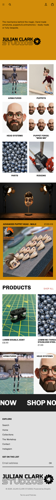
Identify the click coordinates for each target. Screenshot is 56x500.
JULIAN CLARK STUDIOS (22, 489)
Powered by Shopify (42, 489)
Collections (7, 434)
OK (50, 463)
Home (5, 429)
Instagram (7, 448)
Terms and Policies (28, 495)
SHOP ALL (49, 288)
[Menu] (3, 4)
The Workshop (9, 439)
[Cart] (52, 4)
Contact (6, 444)
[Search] (10, 4)
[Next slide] (50, 320)
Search (5, 425)
